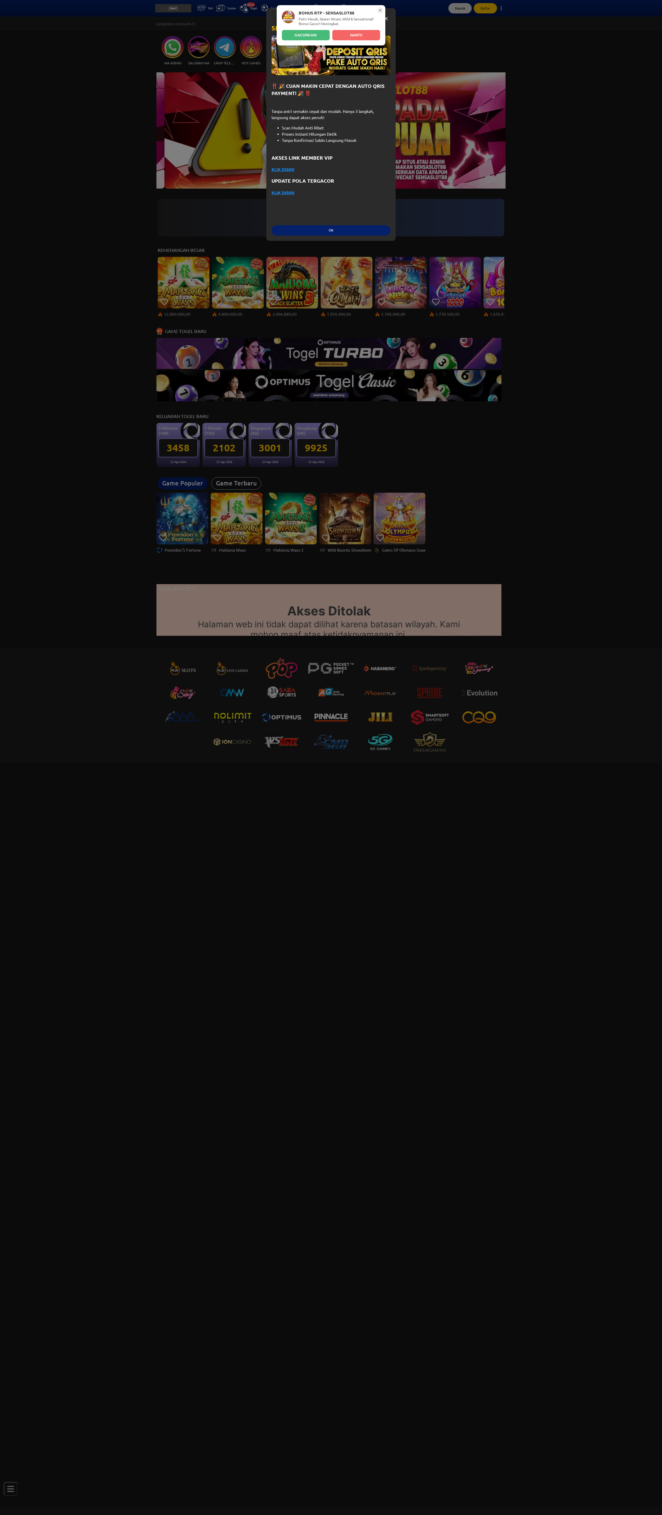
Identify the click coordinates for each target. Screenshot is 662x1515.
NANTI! (356, 35)
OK (331, 230)
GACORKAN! (306, 35)
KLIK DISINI (283, 169)
